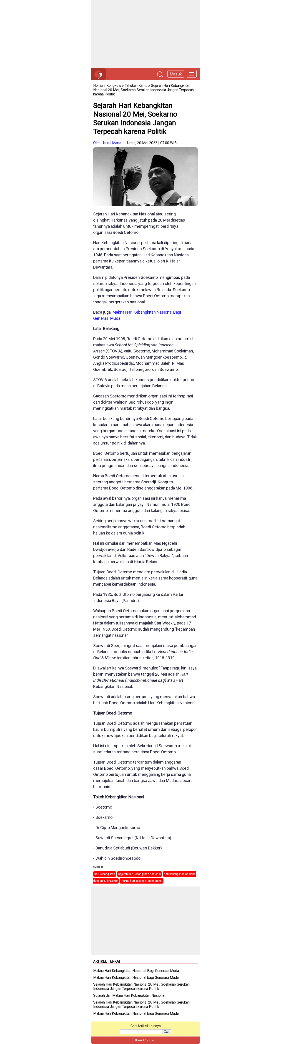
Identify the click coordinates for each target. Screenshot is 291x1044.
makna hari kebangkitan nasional (141, 880)
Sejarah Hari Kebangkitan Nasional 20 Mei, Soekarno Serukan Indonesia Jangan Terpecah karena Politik (143, 89)
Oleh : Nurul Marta (107, 143)
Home (98, 85)
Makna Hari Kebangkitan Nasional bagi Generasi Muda (136, 977)
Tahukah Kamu (136, 85)
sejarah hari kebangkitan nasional (139, 874)
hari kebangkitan (104, 874)
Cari (166, 1031)
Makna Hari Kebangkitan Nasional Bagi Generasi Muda (136, 971)
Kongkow (113, 85)
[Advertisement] (145, 34)
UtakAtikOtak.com (145, 1040)
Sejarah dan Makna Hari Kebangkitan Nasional (129, 995)
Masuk (176, 74)
